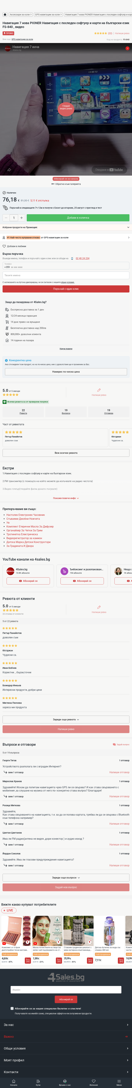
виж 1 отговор (16, 772)
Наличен (11, 192)
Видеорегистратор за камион (24, 538)
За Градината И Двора (20, 545)
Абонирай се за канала (66, 179)
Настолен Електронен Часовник (25, 514)
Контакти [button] (11, 1072)
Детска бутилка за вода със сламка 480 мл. (107, 948)
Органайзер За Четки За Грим (24, 530)
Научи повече (66, 349)
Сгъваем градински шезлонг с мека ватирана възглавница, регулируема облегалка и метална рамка (77, 948)
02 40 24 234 (82, 258)
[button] (66, 227)
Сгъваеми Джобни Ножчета (23, 518)
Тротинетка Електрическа (22, 534)
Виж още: (7, 39)
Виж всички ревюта (66, 452)
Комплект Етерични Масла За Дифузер (30, 526)
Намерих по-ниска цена (66, 371)
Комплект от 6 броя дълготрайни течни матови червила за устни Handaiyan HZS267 (15, 948)
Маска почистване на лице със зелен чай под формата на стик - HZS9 (47, 948)
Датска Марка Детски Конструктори (28, 542)
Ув (7, 522)
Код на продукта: (115, 39)
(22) (110, 33)
